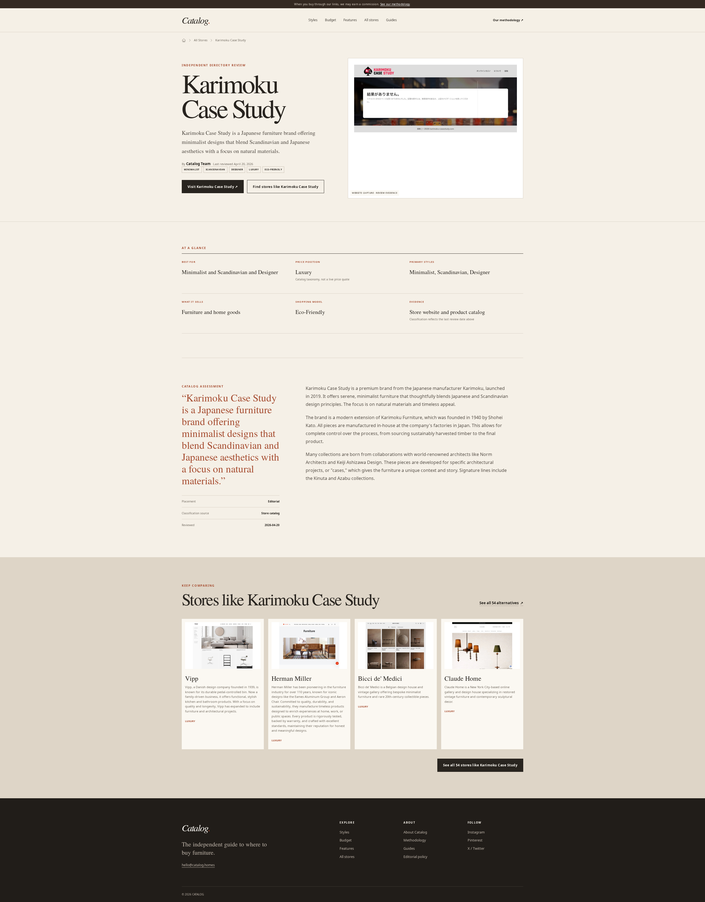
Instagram (476, 832)
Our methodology (508, 20)
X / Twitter (476, 848)
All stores (371, 20)
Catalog (196, 20)
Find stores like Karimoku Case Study (285, 186)
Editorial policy (415, 856)
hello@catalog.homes (198, 865)
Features (350, 20)
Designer (237, 169)
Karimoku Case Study (230, 40)
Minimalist (192, 169)
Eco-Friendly (273, 169)
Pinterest (475, 840)
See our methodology (395, 4)
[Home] (184, 40)
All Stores (200, 40)
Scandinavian (215, 169)
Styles (313, 20)
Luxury (254, 169)
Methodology (414, 840)
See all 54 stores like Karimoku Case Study (480, 765)
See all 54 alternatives (501, 602)
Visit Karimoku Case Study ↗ (213, 186)
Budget (330, 20)
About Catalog (415, 832)
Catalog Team (198, 163)
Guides (391, 20)
